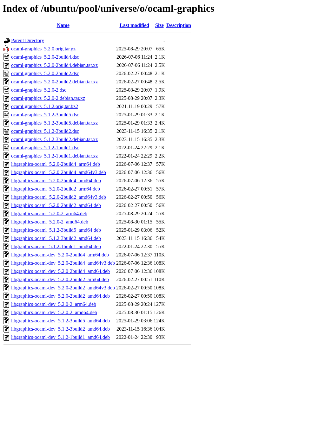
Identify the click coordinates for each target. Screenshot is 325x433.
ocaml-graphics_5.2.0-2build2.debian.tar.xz (54, 81)
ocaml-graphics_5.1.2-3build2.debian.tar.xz (54, 139)
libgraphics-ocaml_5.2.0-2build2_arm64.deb (55, 188)
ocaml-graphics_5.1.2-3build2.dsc (45, 131)
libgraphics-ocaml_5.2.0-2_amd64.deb (49, 221)
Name (63, 25)
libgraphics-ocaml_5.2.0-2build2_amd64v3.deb (58, 197)
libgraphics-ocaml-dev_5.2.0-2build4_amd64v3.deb (63, 263)
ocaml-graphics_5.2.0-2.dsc (38, 90)
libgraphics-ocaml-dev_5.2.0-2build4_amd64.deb (60, 271)
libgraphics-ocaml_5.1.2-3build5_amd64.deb (56, 230)
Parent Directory (27, 40)
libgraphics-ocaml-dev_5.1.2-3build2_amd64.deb (60, 329)
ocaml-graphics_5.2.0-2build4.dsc (45, 57)
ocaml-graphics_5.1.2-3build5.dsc (45, 114)
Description (178, 25)
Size (159, 25)
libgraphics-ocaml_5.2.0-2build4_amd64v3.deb (58, 172)
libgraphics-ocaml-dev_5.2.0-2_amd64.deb (54, 312)
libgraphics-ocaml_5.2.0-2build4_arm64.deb (55, 164)
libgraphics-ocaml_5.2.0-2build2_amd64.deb (56, 205)
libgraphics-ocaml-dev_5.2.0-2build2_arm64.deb (60, 279)
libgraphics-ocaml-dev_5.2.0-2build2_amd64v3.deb (63, 287)
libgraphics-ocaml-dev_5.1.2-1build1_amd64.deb (60, 337)
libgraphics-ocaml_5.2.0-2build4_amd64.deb (56, 180)
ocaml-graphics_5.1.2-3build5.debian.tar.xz (54, 123)
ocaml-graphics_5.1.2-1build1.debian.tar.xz (54, 155)
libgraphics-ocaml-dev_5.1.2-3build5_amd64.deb (60, 320)
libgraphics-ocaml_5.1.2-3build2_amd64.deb (56, 238)
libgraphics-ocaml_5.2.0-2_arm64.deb (49, 213)
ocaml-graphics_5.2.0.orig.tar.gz (43, 48)
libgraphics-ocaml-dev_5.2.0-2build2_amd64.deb (60, 296)
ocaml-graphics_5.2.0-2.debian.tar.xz (48, 98)
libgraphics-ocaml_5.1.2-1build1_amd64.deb (56, 246)
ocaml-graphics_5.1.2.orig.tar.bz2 (44, 106)
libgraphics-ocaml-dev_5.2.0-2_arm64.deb (53, 304)
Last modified (134, 25)
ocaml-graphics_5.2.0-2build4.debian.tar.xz (54, 65)
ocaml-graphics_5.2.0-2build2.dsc (45, 73)
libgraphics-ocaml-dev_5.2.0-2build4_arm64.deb (60, 254)
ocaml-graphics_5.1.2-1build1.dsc (45, 147)
